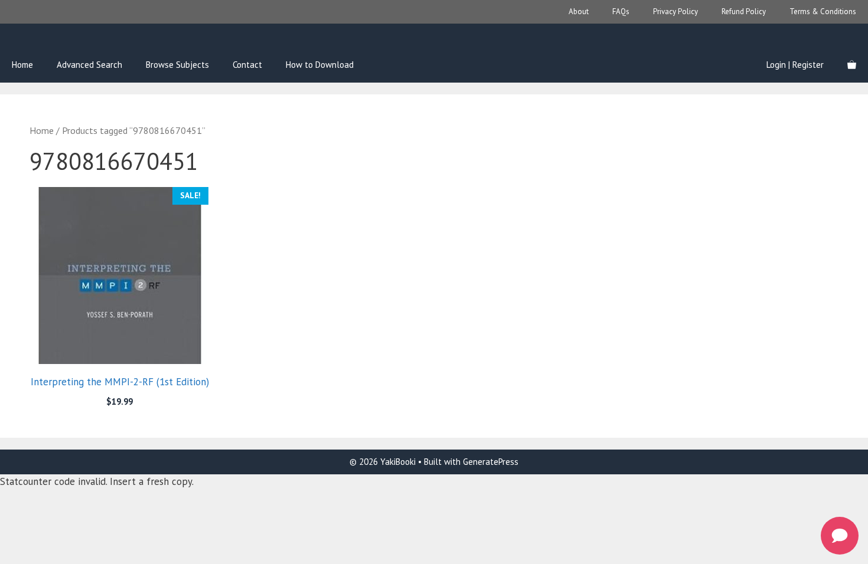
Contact (247, 64)
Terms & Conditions (822, 11)
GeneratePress (490, 461)
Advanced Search (89, 64)
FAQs (620, 11)
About (579, 11)
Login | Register (795, 64)
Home (22, 64)
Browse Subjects (177, 64)
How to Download (320, 64)
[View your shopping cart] (852, 65)
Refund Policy (744, 11)
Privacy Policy (675, 11)
